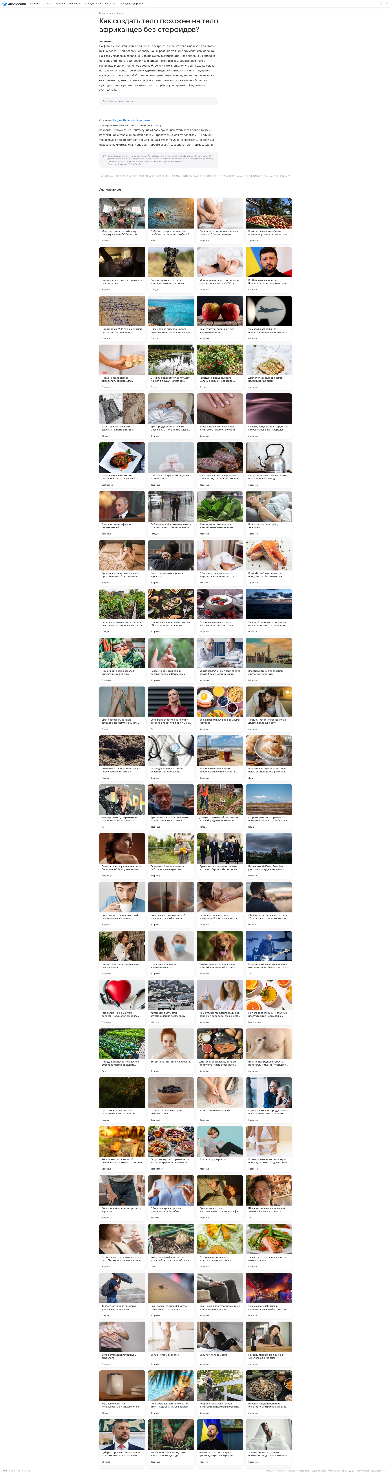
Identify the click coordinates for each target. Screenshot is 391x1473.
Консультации (106, 13)
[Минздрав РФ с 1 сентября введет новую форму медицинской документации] (220, 660)
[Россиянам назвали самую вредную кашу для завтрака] (220, 612)
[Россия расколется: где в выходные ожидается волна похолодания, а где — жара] (171, 270)
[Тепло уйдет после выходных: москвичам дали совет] (122, 1296)
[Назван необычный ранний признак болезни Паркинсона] (171, 660)
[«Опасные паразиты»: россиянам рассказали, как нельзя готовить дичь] (220, 465)
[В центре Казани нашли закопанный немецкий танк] (122, 416)
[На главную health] (16, 3)
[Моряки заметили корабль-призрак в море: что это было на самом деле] (269, 807)
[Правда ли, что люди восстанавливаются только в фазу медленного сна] (220, 1198)
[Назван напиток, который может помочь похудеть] (122, 954)
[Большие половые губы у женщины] (269, 514)
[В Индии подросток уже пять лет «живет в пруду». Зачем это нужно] (171, 367)
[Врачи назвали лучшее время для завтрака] (220, 709)
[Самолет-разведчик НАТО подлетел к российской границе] (269, 318)
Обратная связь (319, 1471)
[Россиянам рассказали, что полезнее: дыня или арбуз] (220, 1247)
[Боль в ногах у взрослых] (171, 1344)
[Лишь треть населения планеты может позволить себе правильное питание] (269, 1247)
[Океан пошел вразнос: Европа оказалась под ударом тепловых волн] (171, 318)
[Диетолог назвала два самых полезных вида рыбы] (269, 367)
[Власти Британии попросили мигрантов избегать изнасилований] (269, 660)
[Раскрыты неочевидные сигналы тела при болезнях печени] (220, 221)
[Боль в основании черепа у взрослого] (171, 563)
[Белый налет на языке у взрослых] (171, 1051)
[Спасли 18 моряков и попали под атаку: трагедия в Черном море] (269, 612)
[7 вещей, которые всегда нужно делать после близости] (269, 709)
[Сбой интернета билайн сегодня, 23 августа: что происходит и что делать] (269, 905)
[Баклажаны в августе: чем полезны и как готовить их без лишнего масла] (122, 465)
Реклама (26, 1471)
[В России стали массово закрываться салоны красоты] (220, 563)
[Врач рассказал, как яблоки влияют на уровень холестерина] (269, 221)
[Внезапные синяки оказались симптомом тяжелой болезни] (220, 416)
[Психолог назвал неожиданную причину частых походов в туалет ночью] (269, 1149)
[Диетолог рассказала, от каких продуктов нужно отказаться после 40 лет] (220, 1051)
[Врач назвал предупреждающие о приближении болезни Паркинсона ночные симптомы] (220, 1296)
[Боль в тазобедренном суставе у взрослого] (122, 1198)
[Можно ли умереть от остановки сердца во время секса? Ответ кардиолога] (220, 270)
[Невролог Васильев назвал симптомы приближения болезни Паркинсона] (220, 1393)
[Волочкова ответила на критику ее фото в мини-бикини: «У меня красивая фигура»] (171, 709)
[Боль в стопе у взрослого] (220, 1100)
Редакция (269, 1471)
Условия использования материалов (293, 1471)
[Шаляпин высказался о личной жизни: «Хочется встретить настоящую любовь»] (269, 1198)
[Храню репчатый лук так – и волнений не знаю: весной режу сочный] (171, 1247)
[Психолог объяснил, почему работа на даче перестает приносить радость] (171, 856)
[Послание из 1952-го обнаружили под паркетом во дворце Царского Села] (122, 318)
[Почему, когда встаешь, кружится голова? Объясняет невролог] (269, 416)
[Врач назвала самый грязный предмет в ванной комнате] (171, 905)
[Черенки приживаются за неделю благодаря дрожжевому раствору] (122, 612)
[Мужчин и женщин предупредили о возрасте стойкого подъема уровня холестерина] (269, 1100)
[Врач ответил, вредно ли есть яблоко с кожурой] (220, 318)
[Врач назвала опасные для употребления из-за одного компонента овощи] (220, 514)
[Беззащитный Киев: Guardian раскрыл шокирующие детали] (269, 856)
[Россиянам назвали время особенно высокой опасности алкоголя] (220, 758)
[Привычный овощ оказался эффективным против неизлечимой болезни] (122, 660)
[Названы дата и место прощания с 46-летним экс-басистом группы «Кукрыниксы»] (269, 954)
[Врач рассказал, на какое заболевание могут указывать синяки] (122, 709)
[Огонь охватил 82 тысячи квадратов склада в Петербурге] (269, 1296)
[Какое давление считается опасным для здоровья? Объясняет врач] (171, 758)
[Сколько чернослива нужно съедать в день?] (171, 1100)
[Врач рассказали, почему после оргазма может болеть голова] (122, 563)
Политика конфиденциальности (371, 1471)
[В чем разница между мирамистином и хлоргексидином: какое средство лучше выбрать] (171, 954)
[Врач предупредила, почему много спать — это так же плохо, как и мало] (171, 416)
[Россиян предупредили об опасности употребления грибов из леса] (269, 1393)
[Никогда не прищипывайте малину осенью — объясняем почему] (220, 367)
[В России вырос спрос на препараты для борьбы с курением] (171, 1198)
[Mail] (4, 3)
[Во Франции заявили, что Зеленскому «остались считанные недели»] (269, 270)
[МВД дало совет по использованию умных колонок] (122, 1393)
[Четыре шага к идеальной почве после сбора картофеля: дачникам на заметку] (122, 758)
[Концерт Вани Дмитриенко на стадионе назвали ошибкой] (122, 807)
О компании (14, 1471)
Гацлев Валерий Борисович (131, 120)
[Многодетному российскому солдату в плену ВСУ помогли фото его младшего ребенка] (122, 221)
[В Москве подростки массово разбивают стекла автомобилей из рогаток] (171, 221)
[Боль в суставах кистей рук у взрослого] (122, 1344)
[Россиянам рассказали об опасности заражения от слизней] (122, 1149)
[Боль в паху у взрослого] (220, 1149)
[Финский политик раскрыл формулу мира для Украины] (220, 1442)
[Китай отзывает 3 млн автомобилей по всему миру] (171, 1002)
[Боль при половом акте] (220, 1344)
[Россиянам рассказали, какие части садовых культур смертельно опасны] (171, 1442)
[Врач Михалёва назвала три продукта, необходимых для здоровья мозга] (269, 563)
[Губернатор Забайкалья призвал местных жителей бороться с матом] (122, 1442)
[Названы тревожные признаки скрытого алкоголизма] (269, 1344)
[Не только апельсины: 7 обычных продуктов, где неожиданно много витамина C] (269, 1002)
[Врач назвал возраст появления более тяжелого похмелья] (171, 807)
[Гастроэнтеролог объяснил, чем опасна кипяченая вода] (269, 465)
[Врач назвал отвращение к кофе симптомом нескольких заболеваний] (122, 905)
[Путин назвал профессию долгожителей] (122, 514)
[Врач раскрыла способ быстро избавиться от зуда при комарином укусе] (171, 1296)
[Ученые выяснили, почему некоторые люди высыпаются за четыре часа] (269, 1442)
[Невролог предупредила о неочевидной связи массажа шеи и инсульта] (220, 905)
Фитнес (120, 13)
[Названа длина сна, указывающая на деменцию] (122, 270)
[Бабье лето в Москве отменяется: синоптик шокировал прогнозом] (171, 514)
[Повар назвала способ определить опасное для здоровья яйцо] (122, 367)
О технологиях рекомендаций (341, 1471)
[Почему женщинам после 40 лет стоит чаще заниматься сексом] (171, 1393)
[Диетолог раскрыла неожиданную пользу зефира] (171, 465)
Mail (5, 1471)
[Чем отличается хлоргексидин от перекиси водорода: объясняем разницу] (220, 1002)
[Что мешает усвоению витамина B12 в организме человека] (171, 612)
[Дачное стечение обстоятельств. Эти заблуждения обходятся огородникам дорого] (220, 807)
